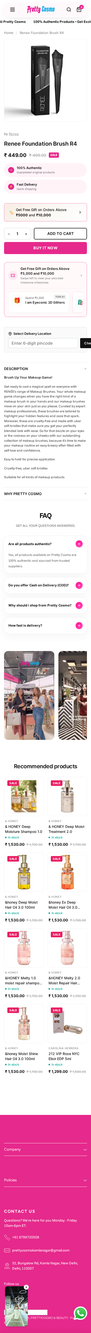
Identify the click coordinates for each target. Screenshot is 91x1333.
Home (8, 33)
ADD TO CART (60, 233)
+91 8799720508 (25, 1237)
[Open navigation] (12, 9)
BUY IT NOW (45, 248)
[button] (16, 1307)
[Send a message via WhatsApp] (80, 1313)
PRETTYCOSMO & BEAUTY (49, 1318)
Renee (14, 134)
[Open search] (69, 10)
